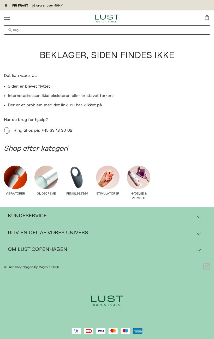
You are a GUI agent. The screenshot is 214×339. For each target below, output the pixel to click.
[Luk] (189, 196)
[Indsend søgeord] (10, 30)
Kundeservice (27, 215)
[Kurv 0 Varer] (207, 17)
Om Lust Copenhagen (37, 249)
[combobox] (107, 30)
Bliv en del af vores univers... (50, 232)
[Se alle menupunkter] (7, 17)
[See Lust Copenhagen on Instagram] (206, 267)
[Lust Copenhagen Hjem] (107, 18)
